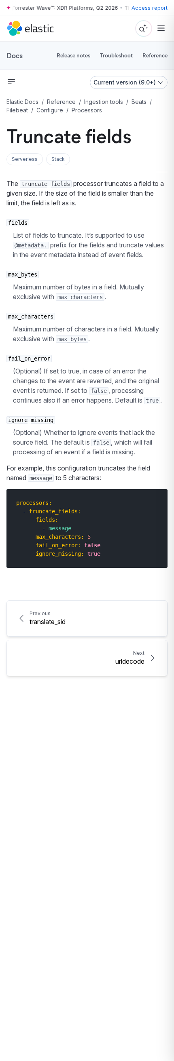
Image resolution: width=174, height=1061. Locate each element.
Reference (155, 55)
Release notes (73, 55)
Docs (14, 55)
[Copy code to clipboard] (155, 502)
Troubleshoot (116, 55)
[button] (24, 159)
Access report (150, 7)
